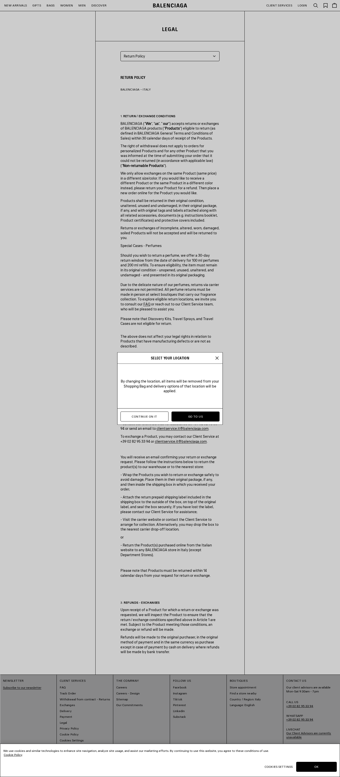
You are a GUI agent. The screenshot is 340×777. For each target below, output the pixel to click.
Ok (316, 767)
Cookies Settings (279, 767)
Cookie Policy (13, 755)
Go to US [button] (195, 416)
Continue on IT (144, 416)
